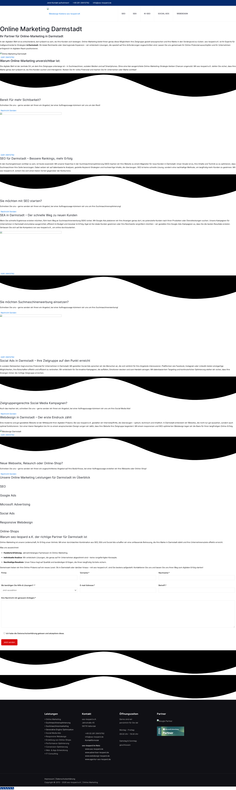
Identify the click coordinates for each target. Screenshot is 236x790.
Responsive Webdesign (16, 522)
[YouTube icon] (172, 3)
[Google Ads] (0, 492)
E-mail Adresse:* (87, 585)
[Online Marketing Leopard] (63, 13)
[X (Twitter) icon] (168, 3)
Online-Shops (9, 531)
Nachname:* (164, 573)
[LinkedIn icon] (176, 3)
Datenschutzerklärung (65, 779)
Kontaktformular (92, 740)
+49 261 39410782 (81, 3)
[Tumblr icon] (183, 3)
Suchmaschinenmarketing (57, 726)
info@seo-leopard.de (102, 3)
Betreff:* (162, 585)
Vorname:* (84, 573)
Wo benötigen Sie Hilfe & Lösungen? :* (18, 585)
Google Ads (8, 495)
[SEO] (0, 483)
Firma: (4, 573)
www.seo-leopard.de (94, 749)
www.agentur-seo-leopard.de (98, 759)
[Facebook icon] (164, 3)
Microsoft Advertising (15, 504)
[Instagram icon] (179, 3)
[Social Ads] (0, 510)
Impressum (49, 779)
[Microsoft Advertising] (0, 501)
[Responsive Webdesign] (0, 519)
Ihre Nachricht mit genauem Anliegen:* (18, 598)
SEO (3, 486)
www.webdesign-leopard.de (97, 756)
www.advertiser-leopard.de (97, 752)
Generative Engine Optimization (60, 729)
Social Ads (7, 513)
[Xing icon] (187, 3)
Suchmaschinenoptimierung (58, 723)
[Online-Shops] (0, 528)
